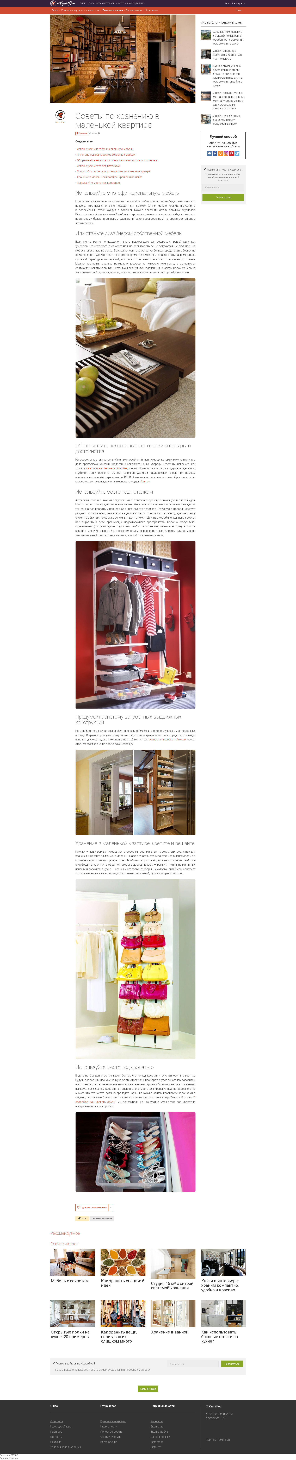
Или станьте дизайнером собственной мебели (106, 154)
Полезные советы (112, 10)
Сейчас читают (64, 1244)
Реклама (55, 1442)
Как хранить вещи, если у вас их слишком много (119, 1337)
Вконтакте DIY (159, 1431)
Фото (121, 3)
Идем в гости (92, 10)
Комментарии (148, 1388)
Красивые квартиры (72, 10)
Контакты (56, 1436)
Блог (82, 3)
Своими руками (134, 10)
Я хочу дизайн (135, 3)
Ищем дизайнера (60, 1426)
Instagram (157, 1442)
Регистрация (238, 3)
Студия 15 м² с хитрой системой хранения (172, 1285)
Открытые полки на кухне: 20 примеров (70, 1334)
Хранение (82, 133)
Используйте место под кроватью (98, 182)
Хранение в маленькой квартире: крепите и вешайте (109, 177)
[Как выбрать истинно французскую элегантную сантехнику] (278, 730)
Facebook (157, 1421)
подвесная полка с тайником (167, 739)
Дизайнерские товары (102, 3)
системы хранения (102, 1218)
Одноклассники (160, 1436)
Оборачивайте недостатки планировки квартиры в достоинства (117, 160)
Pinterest (156, 1447)
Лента (55, 10)
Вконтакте (157, 1426)
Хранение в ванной (169, 1332)
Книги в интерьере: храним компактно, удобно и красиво (220, 1285)
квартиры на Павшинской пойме (106, 468)
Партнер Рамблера (218, 1439)
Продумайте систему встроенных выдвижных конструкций (114, 171)
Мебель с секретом (70, 1281)
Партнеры (56, 1431)
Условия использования (65, 1447)
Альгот (145, 481)
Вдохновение (151, 10)
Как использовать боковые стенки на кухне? (219, 1337)
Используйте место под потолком (98, 166)
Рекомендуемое (65, 1233)
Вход (227, 3)
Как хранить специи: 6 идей (122, 1283)
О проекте (56, 1421)
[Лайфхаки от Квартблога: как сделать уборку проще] (18, 730)
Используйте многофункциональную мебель (105, 149)
